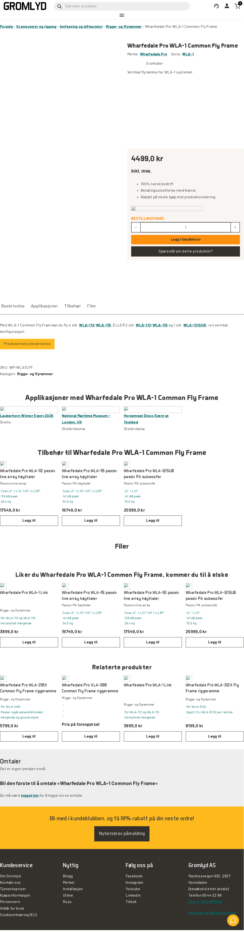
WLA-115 (103, 325)
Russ (67, 902)
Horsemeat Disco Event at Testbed (146, 419)
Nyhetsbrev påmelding (122, 833)
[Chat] (233, 920)
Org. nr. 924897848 (205, 902)
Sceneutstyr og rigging (36, 27)
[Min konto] (216, 6)
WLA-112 (86, 325)
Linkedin (133, 895)
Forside (6, 27)
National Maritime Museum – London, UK (86, 419)
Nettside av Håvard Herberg (213, 913)
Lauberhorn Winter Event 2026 (26, 416)
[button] (29, 520)
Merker (69, 882)
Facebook (134, 876)
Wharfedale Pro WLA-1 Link (24, 592)
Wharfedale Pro (153, 54)
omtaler (154, 63)
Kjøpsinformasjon (15, 895)
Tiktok (131, 902)
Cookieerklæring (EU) (18, 915)
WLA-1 (188, 54)
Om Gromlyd (10, 876)
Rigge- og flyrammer (124, 27)
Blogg (68, 876)
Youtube (133, 889)
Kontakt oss (10, 882)
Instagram (134, 882)
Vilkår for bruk (12, 908)
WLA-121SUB (194, 325)
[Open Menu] (122, 15)
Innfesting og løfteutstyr (81, 27)
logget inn (30, 795)
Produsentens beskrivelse (27, 344)
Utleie (68, 895)
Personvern (10, 902)
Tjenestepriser (13, 889)
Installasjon (73, 889)
